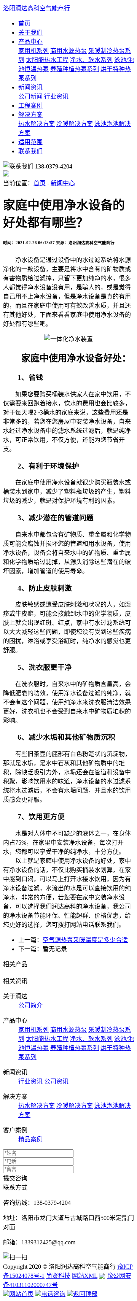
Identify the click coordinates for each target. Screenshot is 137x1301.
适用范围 (30, 142)
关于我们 (30, 32)
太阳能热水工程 (47, 60)
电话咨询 (53, 1294)
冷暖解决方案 (74, 124)
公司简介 (30, 1005)
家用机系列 (33, 51)
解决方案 (30, 114)
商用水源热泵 (68, 51)
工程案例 (30, 105)
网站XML (84, 1275)
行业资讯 (56, 96)
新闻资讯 (30, 87)
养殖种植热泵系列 (74, 69)
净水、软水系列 (91, 60)
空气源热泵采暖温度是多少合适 (85, 940)
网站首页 (21, 1294)
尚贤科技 (58, 1275)
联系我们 (30, 151)
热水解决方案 (36, 124)
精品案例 (30, 1139)
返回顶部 (85, 1294)
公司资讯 (56, 1081)
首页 (24, 23)
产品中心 (30, 41)
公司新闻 (30, 96)
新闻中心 (63, 183)
